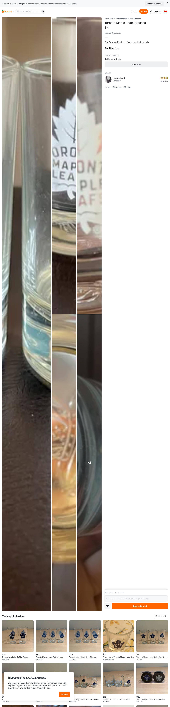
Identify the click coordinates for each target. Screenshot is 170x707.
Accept (64, 694)
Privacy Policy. (43, 688)
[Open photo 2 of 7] (64, 165)
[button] (161, 616)
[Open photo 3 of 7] (89, 165)
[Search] (43, 11)
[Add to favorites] (108, 606)
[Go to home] (7, 11)
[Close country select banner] (167, 2)
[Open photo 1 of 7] (26, 314)
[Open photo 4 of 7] (64, 462)
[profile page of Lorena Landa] (108, 79)
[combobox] (28, 11)
